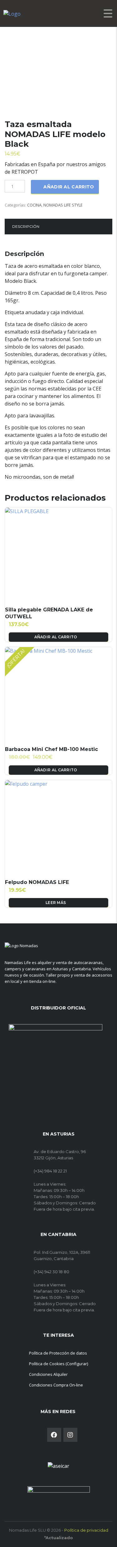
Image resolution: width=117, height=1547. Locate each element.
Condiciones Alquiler (48, 1374)
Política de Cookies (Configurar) (58, 1363)
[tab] (26, 226)
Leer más (56, 902)
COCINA (34, 205)
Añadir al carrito (68, 187)
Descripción (25, 226)
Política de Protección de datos (58, 1353)
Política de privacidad (86, 1530)
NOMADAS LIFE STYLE (63, 205)
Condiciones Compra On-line (56, 1385)
